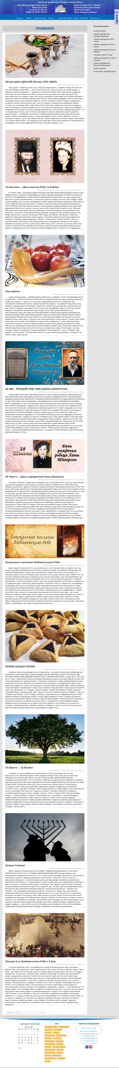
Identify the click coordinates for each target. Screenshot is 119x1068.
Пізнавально (75, 85)
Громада (19, 18)
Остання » (42, 1012)
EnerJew (61, 1058)
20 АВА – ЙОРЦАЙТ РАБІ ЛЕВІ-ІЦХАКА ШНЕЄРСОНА (36, 389)
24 (19, 1043)
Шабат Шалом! (100, 31)
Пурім (48, 1055)
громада (58, 1029)
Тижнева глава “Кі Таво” (103, 55)
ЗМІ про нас (94, 18)
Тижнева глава (50, 1049)
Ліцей (28, 18)
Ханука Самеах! (15, 865)
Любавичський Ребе (69, 190)
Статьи (60, 1049)
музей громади (50, 1052)
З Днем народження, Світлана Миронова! (102, 64)
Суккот (60, 1052)
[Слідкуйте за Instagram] (90, 1046)
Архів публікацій (64, 18)
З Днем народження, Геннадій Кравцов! (102, 35)
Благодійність (63, 1026)
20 (28, 1040)
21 (31, 1040)
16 (37, 1037)
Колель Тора (50, 1035)
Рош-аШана (12, 291)
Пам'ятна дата (50, 1043)
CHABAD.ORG (89, 1036)
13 (28, 1037)
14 (31, 1037)
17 (19, 1040)
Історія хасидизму (59, 190)
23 (37, 1040)
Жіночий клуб (61, 1035)
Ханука (48, 1038)
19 (25, 1040)
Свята (82, 85)
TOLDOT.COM (89, 1041)
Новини (71, 294)
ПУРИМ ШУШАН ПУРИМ (20, 666)
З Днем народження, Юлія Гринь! (104, 45)
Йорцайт (64, 392)
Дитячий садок (40, 18)
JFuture (59, 1043)
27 (28, 1043)
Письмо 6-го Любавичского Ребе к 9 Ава (30, 961)
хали (48, 1061)
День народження (51, 1026)
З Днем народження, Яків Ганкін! (104, 40)
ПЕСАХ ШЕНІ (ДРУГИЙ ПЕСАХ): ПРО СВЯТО (31, 81)
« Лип (19, 1048)
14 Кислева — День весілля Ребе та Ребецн (32, 187)
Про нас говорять (51, 1058)
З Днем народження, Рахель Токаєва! (105, 59)
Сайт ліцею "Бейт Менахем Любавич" (89, 1029)
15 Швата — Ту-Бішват (19, 767)
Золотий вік (49, 1040)
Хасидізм (59, 1040)
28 (31, 1043)
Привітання (56, 1055)
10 (31, 1012)
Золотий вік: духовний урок (105, 71)
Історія (75, 18)
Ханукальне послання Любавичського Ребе (32, 562)
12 (25, 1037)
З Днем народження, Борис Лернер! (104, 51)
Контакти (84, 18)
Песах (48, 1046)
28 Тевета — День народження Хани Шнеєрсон (34, 476)
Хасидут (51, 18)
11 (22, 1037)
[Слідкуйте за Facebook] (86, 1046)
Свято (56, 1032)
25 (22, 1043)
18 (22, 1040)
